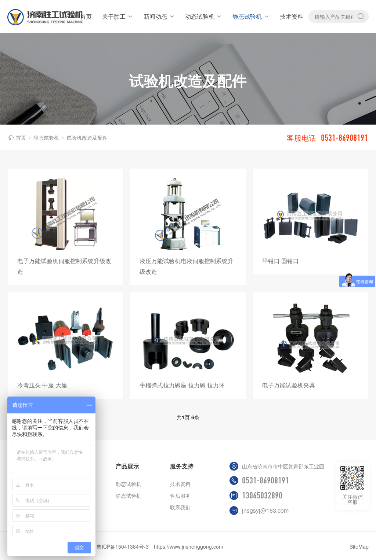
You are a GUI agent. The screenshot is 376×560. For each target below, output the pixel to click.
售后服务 (180, 495)
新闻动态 (155, 16)
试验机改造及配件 (87, 137)
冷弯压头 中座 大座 (42, 385)
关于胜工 (114, 16)
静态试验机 (247, 16)
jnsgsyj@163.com (265, 510)
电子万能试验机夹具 (288, 385)
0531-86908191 (265, 480)
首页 (86, 16)
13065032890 (262, 495)
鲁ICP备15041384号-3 (123, 546)
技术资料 (291, 16)
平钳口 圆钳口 (280, 261)
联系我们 (180, 507)
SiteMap (359, 546)
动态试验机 (199, 16)
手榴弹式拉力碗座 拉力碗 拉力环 (182, 385)
